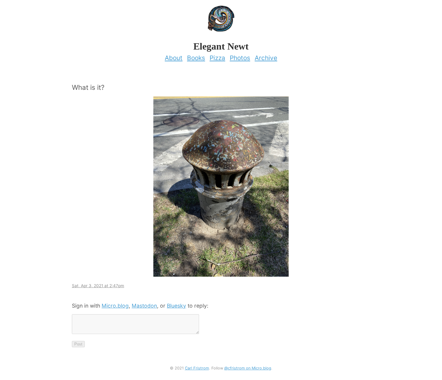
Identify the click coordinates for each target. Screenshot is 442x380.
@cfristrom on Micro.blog (247, 368)
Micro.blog (115, 305)
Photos (240, 58)
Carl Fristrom (197, 368)
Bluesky (176, 305)
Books (196, 58)
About (174, 58)
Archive (266, 58)
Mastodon (144, 305)
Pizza (217, 58)
